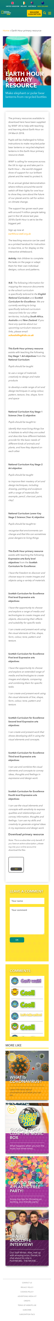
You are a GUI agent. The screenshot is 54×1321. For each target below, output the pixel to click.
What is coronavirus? (26, 1079)
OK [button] (17, 940)
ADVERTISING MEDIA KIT (27, 1296)
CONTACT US (27, 1283)
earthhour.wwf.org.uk (19, 233)
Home (6, 30)
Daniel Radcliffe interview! (21, 1240)
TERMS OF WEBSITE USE (27, 1305)
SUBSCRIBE (27, 1310)
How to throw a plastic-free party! (26, 1186)
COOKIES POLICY (27, 1292)
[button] (44, 13)
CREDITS (27, 1301)
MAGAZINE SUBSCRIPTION (34, 13)
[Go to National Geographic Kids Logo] (6, 13)
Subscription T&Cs (27, 1314)
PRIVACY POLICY (27, 1287)
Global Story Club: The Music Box (26, 1133)
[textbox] (27, 901)
